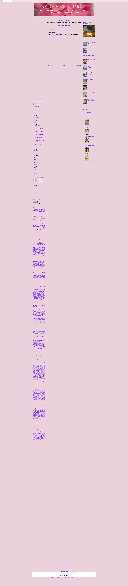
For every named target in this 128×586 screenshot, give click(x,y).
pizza (37, 394)
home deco (39, 336)
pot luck (43, 396)
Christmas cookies (36, 218)
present (41, 397)
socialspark (35, 415)
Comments (36, 181)
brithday (34, 264)
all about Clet (40, 243)
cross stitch (41, 288)
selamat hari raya (41, 410)
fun (35, 323)
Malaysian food (35, 230)
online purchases (38, 383)
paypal (39, 389)
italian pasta (38, 345)
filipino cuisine (41, 313)
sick (37, 412)
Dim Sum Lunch (90, 79)
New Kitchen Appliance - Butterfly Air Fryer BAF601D (89, 22)
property (34, 400)
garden (37, 323)
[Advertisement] (39, 38)
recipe (43, 404)
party (37, 389)
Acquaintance (35, 210)
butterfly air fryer (42, 265)
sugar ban (40, 418)
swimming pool (42, 420)
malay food (37, 359)
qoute (38, 403)
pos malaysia (39, 396)
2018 (35, 150)
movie (34, 371)
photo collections (42, 391)
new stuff (43, 378)
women (37, 434)
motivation (43, 369)
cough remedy (42, 286)
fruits (41, 322)
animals (38, 249)
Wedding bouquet (40, 239)
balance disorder (41, 254)
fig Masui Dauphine (41, 311)
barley (41, 255)
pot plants (35, 397)
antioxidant (34, 250)
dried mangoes (39, 295)
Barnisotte (43, 210)
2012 (35, 160)
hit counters (64, 571)
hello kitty (40, 333)
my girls (43, 373)
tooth (39, 423)
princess (36, 398)
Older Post (79, 65)
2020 (35, 147)
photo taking (42, 392)
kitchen (36, 349)
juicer (40, 346)
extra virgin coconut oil (40, 305)
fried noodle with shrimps (40, 321)
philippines (36, 391)
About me (43, 209)
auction (39, 251)
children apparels (41, 275)
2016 (35, 154)
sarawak (43, 407)
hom (33, 335)
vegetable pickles (36, 429)
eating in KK (39, 299)
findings (35, 314)
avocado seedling (36, 252)
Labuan (43, 227)
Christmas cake (42, 217)
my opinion (35, 375)
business (37, 265)
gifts (36, 325)
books (37, 262)
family (35, 306)
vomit (37, 430)
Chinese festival (39, 216)
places (39, 394)
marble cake (37, 362)
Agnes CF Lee (37, 104)
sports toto (43, 416)
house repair (39, 340)
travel (34, 425)
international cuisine (37, 343)
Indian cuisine (42, 226)
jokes (37, 346)
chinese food (41, 278)
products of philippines (40, 399)
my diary (40, 373)
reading (38, 404)
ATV (39, 209)
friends (34, 322)
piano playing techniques (37, 393)
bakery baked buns (41, 253)
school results (40, 409)
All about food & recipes (88, 113)
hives (40, 334)
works (34, 437)
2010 (35, 164)
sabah (43, 405)
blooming (38, 261)
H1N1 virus (39, 223)
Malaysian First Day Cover (39, 229)
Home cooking (39, 225)
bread (34, 263)
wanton (39, 430)
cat (39, 268)
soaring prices (42, 414)
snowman (37, 414)
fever (42, 309)
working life (42, 436)
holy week (43, 334)
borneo (39, 262)
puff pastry (39, 401)
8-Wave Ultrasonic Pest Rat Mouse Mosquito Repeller (39, 142)
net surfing (39, 378)
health (36, 331)
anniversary (43, 249)
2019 (35, 149)
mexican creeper (36, 364)
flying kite (43, 316)
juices (43, 346)
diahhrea (34, 292)
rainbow (41, 403)
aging (40, 242)
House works (35, 226)
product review (42, 398)
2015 (35, 155)
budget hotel (40, 264)
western (43, 431)
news (41, 379)
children (35, 275)
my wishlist (38, 376)
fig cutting (38, 312)
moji (40, 366)
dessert (43, 290)
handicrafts (42, 328)
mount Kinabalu (36, 370)
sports (39, 416)
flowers (39, 316)
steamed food (42, 417)
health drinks (42, 331)
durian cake (37, 296)
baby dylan (43, 252)
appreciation (42, 250)
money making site (41, 367)
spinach (40, 415)
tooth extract (42, 423)
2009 (35, 166)
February (37, 125)
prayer (38, 397)
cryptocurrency (35, 289)
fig (44, 309)
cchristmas (43, 268)
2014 (35, 157)
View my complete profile (38, 106)
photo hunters (36, 392)
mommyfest (35, 367)
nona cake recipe (41, 380)
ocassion (34, 382)
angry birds (35, 249)
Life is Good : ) (88, 119)
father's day (35, 309)
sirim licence (40, 412)
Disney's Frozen (37, 220)
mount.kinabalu (42, 370)
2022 (35, 124)
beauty (34, 256)
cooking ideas (36, 284)
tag (37, 421)
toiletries (34, 423)
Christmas (35, 217)
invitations (34, 345)
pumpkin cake (35, 402)
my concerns (39, 372)
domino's (39, 294)
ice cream (43, 341)
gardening (41, 323)
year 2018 (43, 437)
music (42, 371)
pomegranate (35, 396)
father (43, 308)
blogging (35, 261)
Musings (86, 155)
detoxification (42, 291)
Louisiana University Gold (39, 228)
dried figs (34, 295)
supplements (38, 419)
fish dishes (43, 314)
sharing (34, 411)
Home (34, 111)
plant (42, 394)
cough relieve (35, 286)
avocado (43, 251)
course (34, 287)
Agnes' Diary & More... (64, 6)
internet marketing (36, 344)
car (42, 266)
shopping (39, 411)
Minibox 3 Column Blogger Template (58, 577)
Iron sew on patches (37, 227)
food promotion (40, 319)
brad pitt (43, 262)
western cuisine (37, 432)
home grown (39, 337)
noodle (34, 381)
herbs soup (37, 334)
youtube (34, 439)
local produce (39, 355)
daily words (42, 289)
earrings (34, 299)
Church (39, 219)
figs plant (43, 312)
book (41, 261)
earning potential (42, 298)
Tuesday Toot (42, 237)
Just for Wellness (86, 110)
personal (43, 389)
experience (39, 304)
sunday (43, 418)
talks (39, 421)
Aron (39, 210)
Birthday (42, 211)
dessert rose (35, 291)
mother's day (38, 369)
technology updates (41, 422)
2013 (35, 159)
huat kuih (38, 341)
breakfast (43, 263)
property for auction (41, 400)
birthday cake (38, 258)
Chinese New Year (40, 215)
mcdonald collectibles (39, 363)
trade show (42, 424)
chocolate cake (42, 279)
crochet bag (38, 287)
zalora (37, 439)
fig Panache (35, 312)
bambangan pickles (36, 255)
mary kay (43, 362)
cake (34, 266)
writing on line (38, 437)
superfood (34, 419)
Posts (35, 179)
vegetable (43, 428)
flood (36, 316)
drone (44, 295)
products (34, 399)
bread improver (37, 263)
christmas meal (38, 281)
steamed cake (35, 417)
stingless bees (35, 418)
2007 (35, 169)
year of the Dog (42, 438)
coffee (34, 282)
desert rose (39, 290)
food (41, 318)
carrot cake (40, 267)
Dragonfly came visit (91, 59)
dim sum (39, 292)
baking (34, 254)
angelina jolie (42, 248)
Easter (41, 220)
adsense (36, 242)
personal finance (36, 390)
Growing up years (87, 112)
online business (39, 382)
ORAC (44, 231)
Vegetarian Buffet (90, 86)
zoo (38, 439)
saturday (34, 408)
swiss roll (34, 421)
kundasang (39, 351)
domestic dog (35, 294)
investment (43, 344)
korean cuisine (39, 349)
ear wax (41, 296)
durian (34, 296)
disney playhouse (41, 293)
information (35, 342)
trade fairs (37, 424)
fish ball (38, 314)
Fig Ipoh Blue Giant (37, 221)
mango (36, 361)
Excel (44, 220)
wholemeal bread (41, 433)
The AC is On (87, 127)
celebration (35, 269)
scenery (37, 408)
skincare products (38, 413)
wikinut (34, 434)
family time (39, 306)
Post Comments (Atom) (57, 67)
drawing (43, 294)
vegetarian (43, 429)
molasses (43, 366)
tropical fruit (42, 425)
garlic (44, 323)
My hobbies (37, 231)
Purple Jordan (35, 234)
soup (38, 415)
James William (67, 577)
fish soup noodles (37, 315)
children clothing (36, 276)
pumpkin (43, 401)
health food (36, 332)
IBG (39, 226)
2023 (35, 122)
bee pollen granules (39, 256)
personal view (42, 390)
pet (33, 391)
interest (43, 342)
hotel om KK (38, 339)
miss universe (37, 366)
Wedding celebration (37, 240)
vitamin (34, 430)
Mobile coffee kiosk (91, 48)
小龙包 (40, 439)
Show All (93, 163)
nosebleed (38, 381)
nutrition (43, 381)
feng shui (39, 309)
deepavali (34, 290)
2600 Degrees (73, 577)
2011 (35, 162)
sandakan (34, 407)
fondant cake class (36, 318)
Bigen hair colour (36, 211)
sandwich (39, 407)
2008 (35, 167)
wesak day (38, 431)
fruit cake (38, 322)
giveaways (40, 325)
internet (43, 343)
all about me (39, 246)
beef (44, 256)
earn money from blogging (39, 297)
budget (37, 264)
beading (43, 255)
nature (40, 377)
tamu (42, 421)
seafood (36, 410)
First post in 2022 (38, 144)
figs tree (35, 313)
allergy (38, 248)
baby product (35, 253)
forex (36, 320)
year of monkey (36, 438)
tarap (44, 421)
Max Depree (40, 230)
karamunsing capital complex (38, 347)
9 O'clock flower (35, 209)
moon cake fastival (37, 368)
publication (34, 401)
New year (41, 231)
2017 (35, 152)
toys (33, 424)
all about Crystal (39, 244)
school (40, 408)
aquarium (34, 251)
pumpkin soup (42, 402)
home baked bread (38, 335)
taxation (34, 422)
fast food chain (39, 308)
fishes (42, 315)
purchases (34, 403)
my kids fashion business (39, 374)
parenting (34, 389)
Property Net (85, 109)
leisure (34, 353)
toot (36, 423)
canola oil (38, 266)
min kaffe (37, 365)
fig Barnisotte (35, 310)
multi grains (38, 371)
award (40, 252)
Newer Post (49, 65)
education (35, 301)
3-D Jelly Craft (38, 126)
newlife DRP (35, 379)
